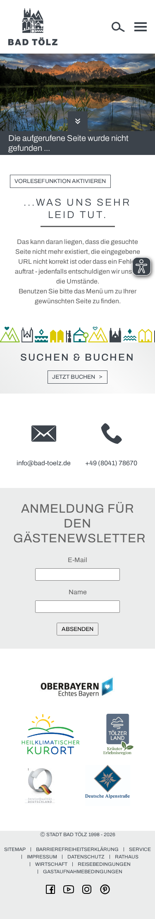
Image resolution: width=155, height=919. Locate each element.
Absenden (77, 629)
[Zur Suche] (118, 27)
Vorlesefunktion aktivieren (60, 181)
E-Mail (77, 559)
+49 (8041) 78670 (111, 463)
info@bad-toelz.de (44, 463)
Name (78, 591)
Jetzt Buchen (73, 377)
